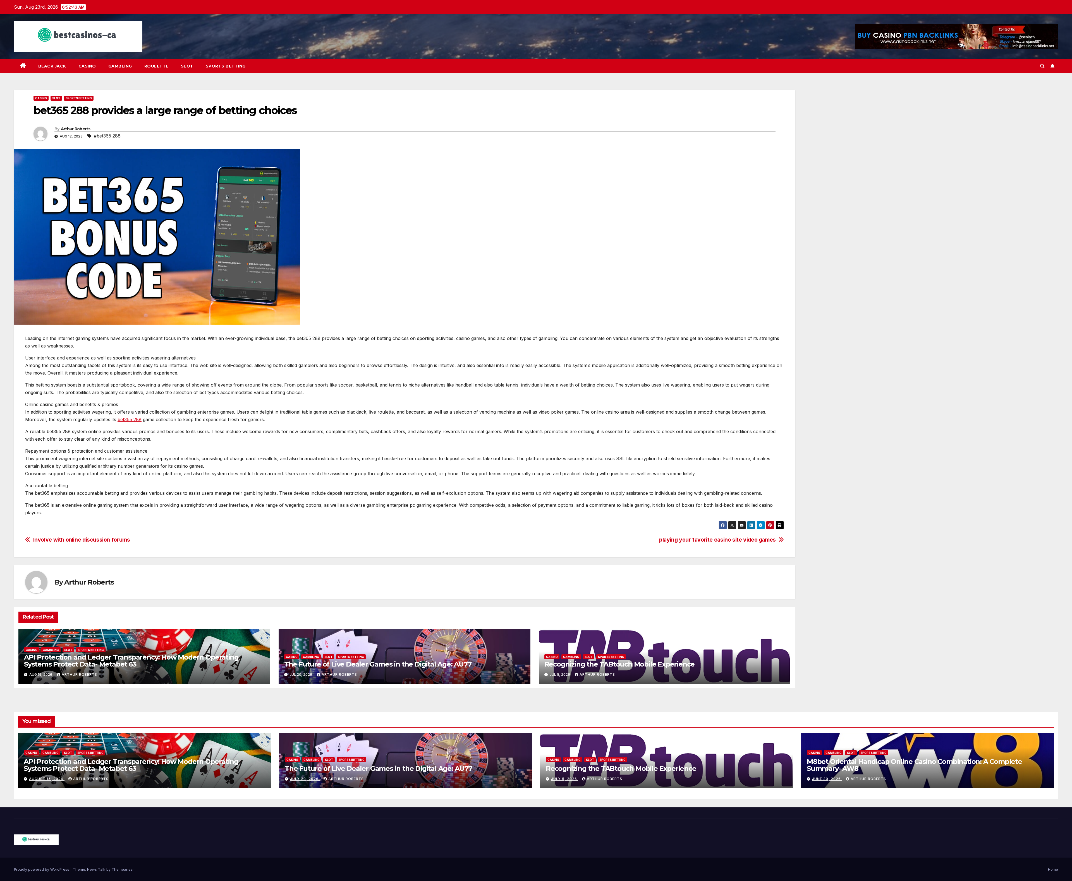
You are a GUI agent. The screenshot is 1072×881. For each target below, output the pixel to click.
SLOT (187, 66)
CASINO (87, 66)
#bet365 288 (107, 136)
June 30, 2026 (827, 779)
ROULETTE (156, 66)
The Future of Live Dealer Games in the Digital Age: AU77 (378, 664)
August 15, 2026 (46, 779)
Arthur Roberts (75, 128)
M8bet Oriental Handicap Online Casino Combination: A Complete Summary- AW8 (914, 765)
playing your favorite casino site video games (717, 540)
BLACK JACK (52, 66)
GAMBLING (120, 66)
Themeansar (123, 869)
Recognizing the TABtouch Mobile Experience (619, 664)
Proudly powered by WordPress (42, 869)
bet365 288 (130, 419)
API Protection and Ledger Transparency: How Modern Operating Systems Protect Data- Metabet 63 (131, 660)
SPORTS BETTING (226, 66)
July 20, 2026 (305, 779)
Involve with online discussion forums (81, 540)
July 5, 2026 (564, 779)
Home (1053, 869)
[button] (1042, 66)
